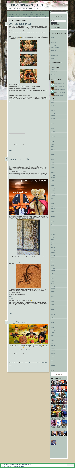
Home (10, 12)
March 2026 (52, 108)
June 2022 (52, 182)
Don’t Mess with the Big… (61, 89)
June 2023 (52, 162)
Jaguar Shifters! (11, 14)
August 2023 (52, 159)
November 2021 (53, 193)
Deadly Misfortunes (53, 69)
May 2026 (52, 105)
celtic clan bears (34, 147)
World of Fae (44, 16)
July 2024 (52, 141)
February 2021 (53, 208)
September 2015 (53, 314)
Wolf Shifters (38, 16)
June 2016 (52, 299)
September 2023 (53, 157)
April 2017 (52, 283)
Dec (6, 23)
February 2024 (53, 149)
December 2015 (53, 309)
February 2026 (53, 110)
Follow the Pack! (54, 22)
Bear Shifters (21, 12)
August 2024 (52, 139)
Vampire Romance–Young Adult (30, 16)
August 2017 (52, 276)
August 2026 (52, 100)
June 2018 (52, 260)
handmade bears (39, 147)
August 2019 (52, 237)
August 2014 (52, 335)
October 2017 (53, 273)
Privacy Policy (36, 14)
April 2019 (52, 244)
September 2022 (53, 177)
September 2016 (53, 294)
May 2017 (52, 281)
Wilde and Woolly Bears (21, 148)
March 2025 (52, 128)
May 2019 (52, 242)
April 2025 (52, 126)
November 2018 (53, 252)
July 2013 (52, 356)
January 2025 (53, 131)
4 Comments (10, 150)
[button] (53, 383)
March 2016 (52, 304)
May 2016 (52, 301)
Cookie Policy (21, 466)
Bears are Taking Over (20, 23)
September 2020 (53, 216)
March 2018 (52, 265)
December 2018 (53, 250)
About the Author (14, 12)
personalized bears (11, 148)
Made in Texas (43, 147)
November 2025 (53, 115)
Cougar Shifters (26, 12)
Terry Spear (40, 362)
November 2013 (53, 350)
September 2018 (53, 255)
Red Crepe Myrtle (60, 95)
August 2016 (52, 296)
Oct (6, 158)
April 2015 (52, 322)
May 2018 (52, 262)
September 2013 (53, 353)
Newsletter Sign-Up (18, 14)
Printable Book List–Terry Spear (28, 14)
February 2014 (53, 345)
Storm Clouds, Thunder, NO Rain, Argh (56, 76)
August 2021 (52, 198)
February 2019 (53, 247)
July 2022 (52, 180)
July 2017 (52, 278)
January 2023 (53, 170)
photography (34, 362)
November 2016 (53, 291)
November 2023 (53, 154)
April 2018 (52, 263)
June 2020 (52, 221)
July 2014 (52, 337)
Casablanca (10, 296)
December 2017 (53, 270)
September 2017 (53, 275)
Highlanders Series (43, 12)
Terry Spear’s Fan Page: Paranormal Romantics (56, 62)
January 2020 (53, 229)
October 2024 (53, 136)
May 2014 (52, 340)
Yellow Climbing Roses (54, 71)
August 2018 (52, 257)
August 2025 (52, 120)
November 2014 (53, 330)
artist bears (30, 147)
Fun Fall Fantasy (53, 74)
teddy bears (15, 148)
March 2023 (52, 167)
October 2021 (53, 195)
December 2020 (53, 211)
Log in (52, 362)
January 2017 (53, 288)
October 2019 (53, 234)
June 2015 (52, 319)
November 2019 (53, 232)
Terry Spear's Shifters (29, 5)
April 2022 (52, 185)
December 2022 (53, 172)
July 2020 (52, 219)
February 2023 (53, 169)
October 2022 (53, 175)
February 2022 (53, 188)
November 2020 (53, 213)
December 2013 (53, 348)
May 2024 (52, 144)
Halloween (30, 362)
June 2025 (52, 123)
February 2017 (53, 286)
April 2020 (52, 224)
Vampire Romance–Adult (19, 16)
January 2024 (53, 151)
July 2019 (52, 239)
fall (28, 362)
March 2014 (52, 343)
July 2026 (52, 102)
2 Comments (10, 313)
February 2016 (53, 306)
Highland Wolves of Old (34, 12)
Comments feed (53, 365)
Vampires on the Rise (19, 159)
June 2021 (52, 201)
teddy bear (37, 362)
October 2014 (53, 332)
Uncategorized (23, 147)
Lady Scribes (11, 298)
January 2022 (53, 190)
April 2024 (52, 146)
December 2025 (53, 113)
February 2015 (53, 325)
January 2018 (53, 268)
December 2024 (53, 133)
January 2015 (53, 327)
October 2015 (53, 312)
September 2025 (53, 118)
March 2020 (52, 226)
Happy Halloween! (18, 322)
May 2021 (52, 203)
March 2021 (52, 206)
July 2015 (52, 317)
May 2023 (52, 164)
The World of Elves (43, 14)
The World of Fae (11, 16)
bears (11, 84)
